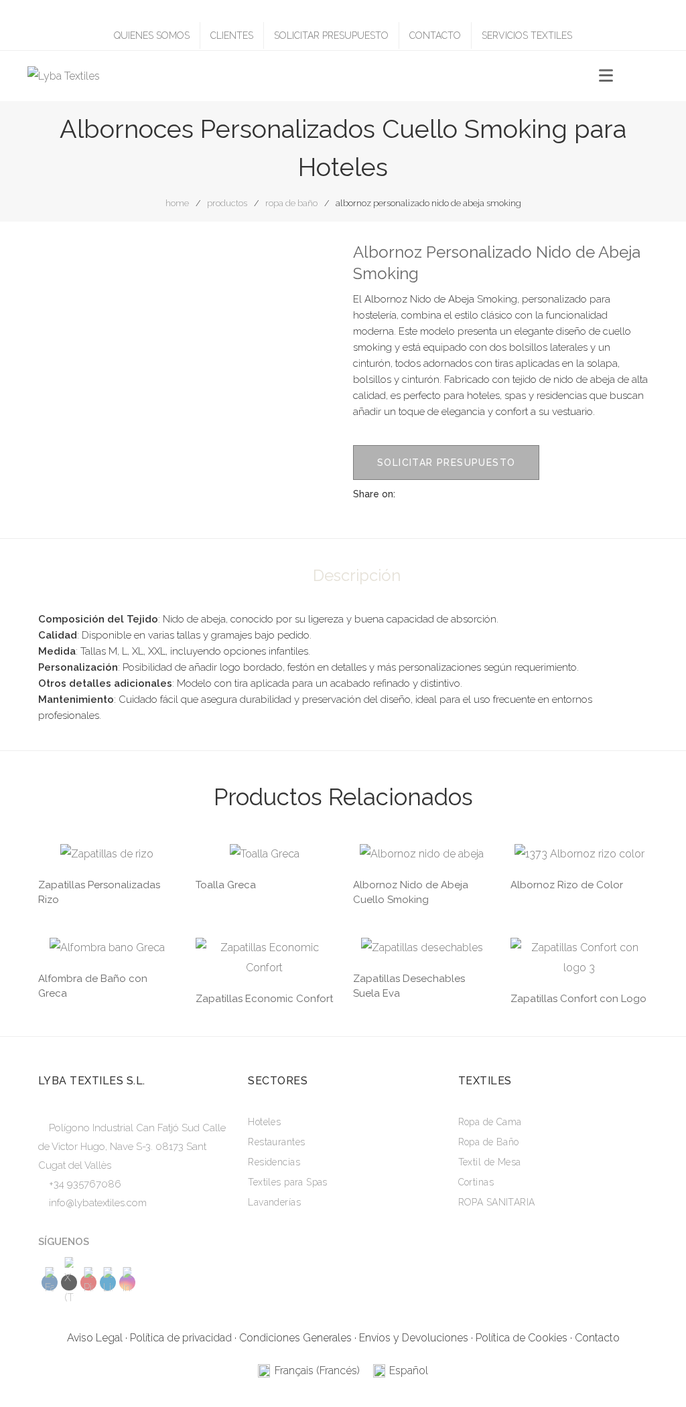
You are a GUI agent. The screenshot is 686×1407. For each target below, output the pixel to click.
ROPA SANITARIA (496, 1202)
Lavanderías (274, 1202)
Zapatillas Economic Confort (264, 999)
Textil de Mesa (489, 1162)
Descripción (357, 575)
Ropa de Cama (490, 1121)
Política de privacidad (181, 1337)
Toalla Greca (226, 885)
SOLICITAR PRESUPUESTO (331, 35)
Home (177, 203)
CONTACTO (435, 35)
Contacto (597, 1337)
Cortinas (476, 1182)
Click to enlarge (312, 265)
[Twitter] (452, 493)
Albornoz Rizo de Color (566, 885)
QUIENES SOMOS (152, 35)
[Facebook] (428, 493)
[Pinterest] (476, 493)
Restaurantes (276, 1142)
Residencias (274, 1162)
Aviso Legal (95, 1337)
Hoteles (264, 1121)
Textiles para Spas (288, 1182)
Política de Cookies (521, 1337)
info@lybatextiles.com (98, 1203)
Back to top (655, 1371)
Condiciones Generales (295, 1337)
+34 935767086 (85, 1184)
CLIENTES (231, 35)
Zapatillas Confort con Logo (578, 999)
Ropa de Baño (291, 203)
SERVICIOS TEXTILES (527, 35)
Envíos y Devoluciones (413, 1337)
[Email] (500, 493)
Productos (227, 203)
